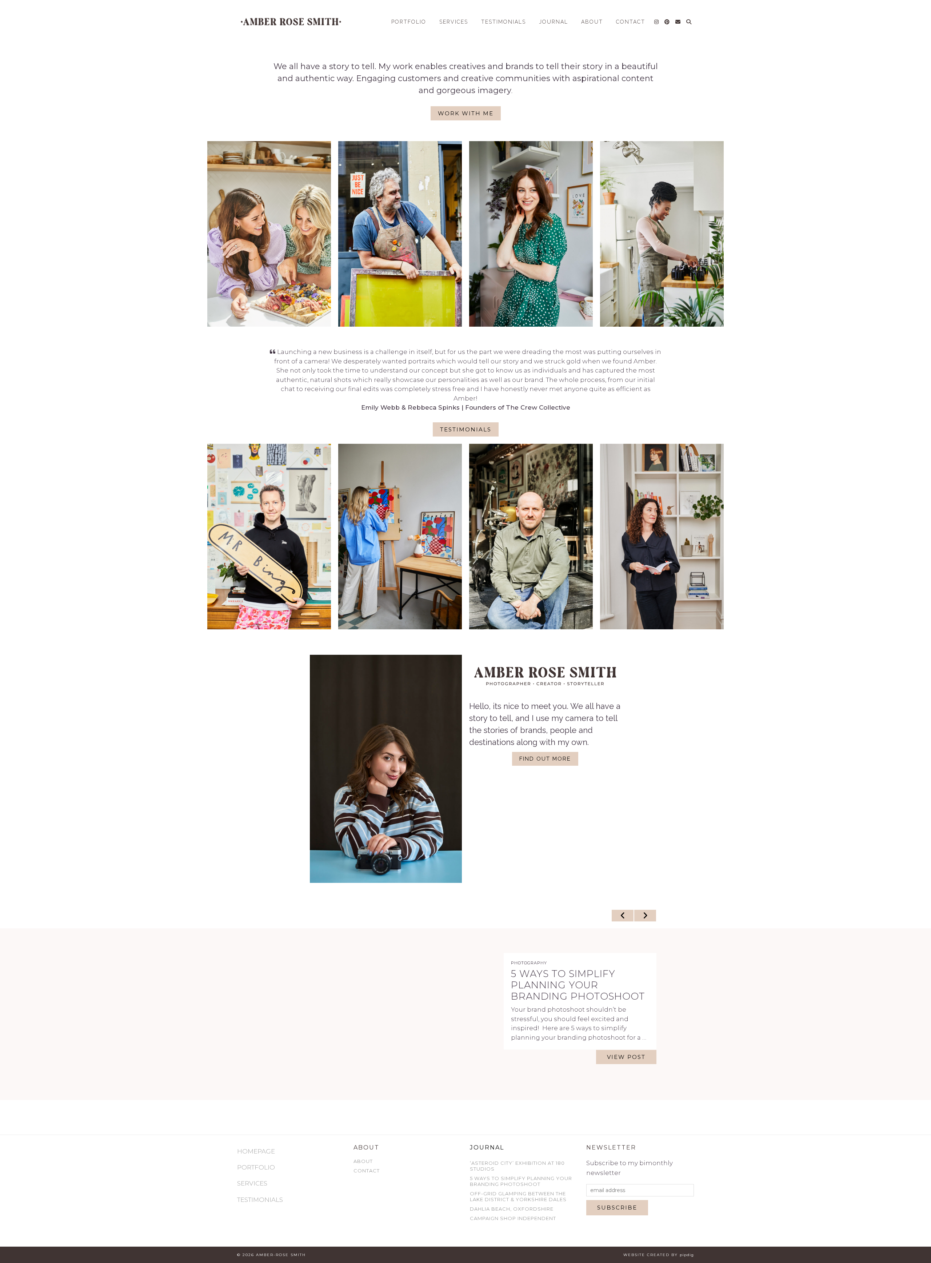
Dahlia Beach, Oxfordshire (512, 1209)
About (363, 1161)
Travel (520, 957)
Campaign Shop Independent (513, 1218)
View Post (626, 1062)
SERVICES (453, 22)
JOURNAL (553, 22)
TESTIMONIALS (260, 1199)
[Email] (678, 22)
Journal (487, 1147)
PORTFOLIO (408, 22)
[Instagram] (656, 22)
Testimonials (503, 22)
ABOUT (592, 22)
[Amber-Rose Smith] (291, 21)
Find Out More (545, 759)
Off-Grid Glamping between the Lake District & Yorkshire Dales (569, 985)
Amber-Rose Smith (281, 1254)
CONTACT (630, 22)
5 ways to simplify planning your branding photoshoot (521, 1181)
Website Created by (658, 1254)
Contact (366, 1171)
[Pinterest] (667, 22)
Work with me (466, 113)
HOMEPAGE (256, 1151)
